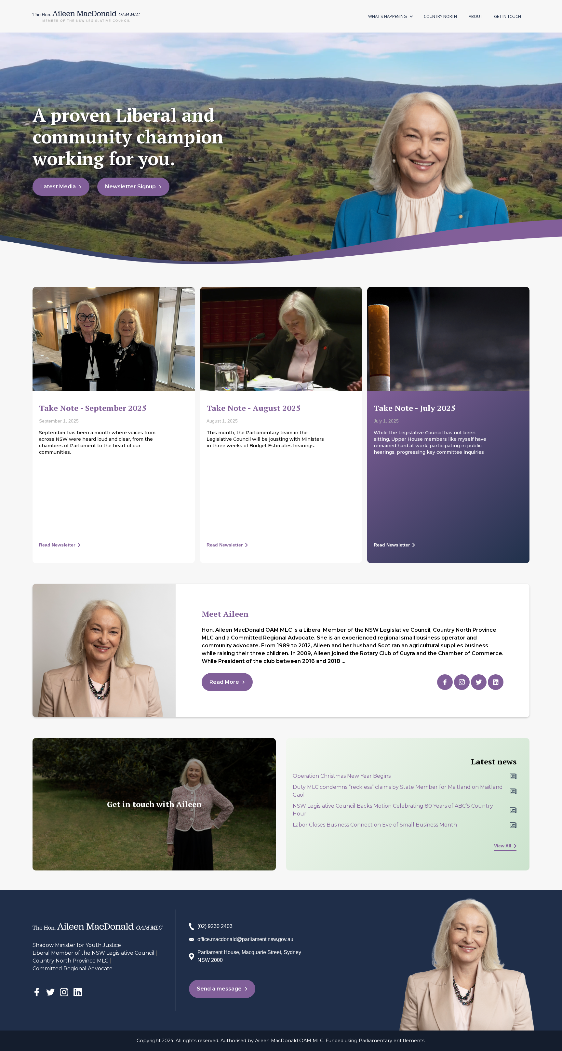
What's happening (387, 16)
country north (440, 16)
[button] (387, 16)
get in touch (507, 16)
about (475, 16)
